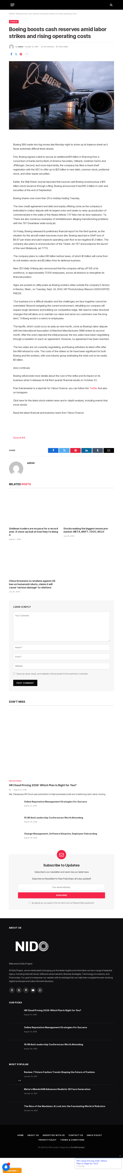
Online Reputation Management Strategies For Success (55, 801)
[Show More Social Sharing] (26, 54)
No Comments (49, 47)
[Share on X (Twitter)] (16, 54)
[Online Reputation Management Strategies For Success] (15, 806)
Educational (15, 781)
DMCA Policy (94, 1135)
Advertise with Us (54, 1135)
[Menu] (12, 4)
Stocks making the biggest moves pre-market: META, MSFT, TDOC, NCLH (86, 530)
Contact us (76, 1135)
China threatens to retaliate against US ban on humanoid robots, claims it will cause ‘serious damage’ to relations (32, 584)
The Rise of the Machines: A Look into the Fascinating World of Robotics (64, 1106)
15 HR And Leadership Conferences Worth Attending (53, 817)
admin (20, 47)
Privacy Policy (78, 903)
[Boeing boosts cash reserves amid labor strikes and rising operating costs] (61, 95)
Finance (13, 22)
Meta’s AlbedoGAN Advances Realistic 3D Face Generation (57, 1089)
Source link (19, 437)
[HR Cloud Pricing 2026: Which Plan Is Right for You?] (61, 743)
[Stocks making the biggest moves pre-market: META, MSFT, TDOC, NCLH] (88, 508)
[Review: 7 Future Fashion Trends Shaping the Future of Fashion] (15, 1076)
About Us (33, 1135)
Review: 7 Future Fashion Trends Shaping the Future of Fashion (59, 1072)
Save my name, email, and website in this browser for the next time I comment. (52, 673)
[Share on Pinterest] (21, 54)
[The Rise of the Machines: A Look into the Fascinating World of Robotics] (15, 1110)
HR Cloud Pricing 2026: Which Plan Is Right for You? (42, 785)
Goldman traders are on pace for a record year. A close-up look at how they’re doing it (33, 532)
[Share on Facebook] (11, 54)
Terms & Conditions (72, 1140)
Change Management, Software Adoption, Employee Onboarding (60, 833)
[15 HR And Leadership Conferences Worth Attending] (15, 822)
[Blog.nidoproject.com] (62, 5)
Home (11, 14)
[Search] (110, 4)
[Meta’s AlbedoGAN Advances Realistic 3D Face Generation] (15, 1093)
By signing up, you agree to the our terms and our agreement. (62, 903)
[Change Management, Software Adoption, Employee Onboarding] (15, 838)
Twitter (93, 388)
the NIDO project (78, 1147)
